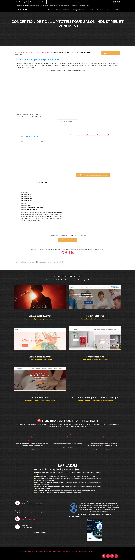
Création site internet (63, 10)
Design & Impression (80, 10)
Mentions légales (78, 551)
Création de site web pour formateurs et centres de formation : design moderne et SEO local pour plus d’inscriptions (95, 298)
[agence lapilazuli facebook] (117, 2)
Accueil (50, 10)
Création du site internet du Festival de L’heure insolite (40, 337)
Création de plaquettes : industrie (92, 175)
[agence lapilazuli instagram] (113, 2)
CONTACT (116, 10)
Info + (108, 10)
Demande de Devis (67, 239)
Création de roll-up (67, 122)
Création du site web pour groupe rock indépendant (40, 296)
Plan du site (89, 551)
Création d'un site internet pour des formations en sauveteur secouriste (40, 378)
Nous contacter (110, 53)
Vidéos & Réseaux (97, 10)
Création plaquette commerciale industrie (50, 262)
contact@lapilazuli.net (38, 2)
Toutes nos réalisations (31, 449)
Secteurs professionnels (62, 551)
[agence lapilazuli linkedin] (119, 2)
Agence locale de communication (40, 551)
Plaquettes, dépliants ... (103, 449)
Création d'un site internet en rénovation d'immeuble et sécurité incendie (95, 337)
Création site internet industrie (25, 262)
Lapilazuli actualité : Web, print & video (36, 52)
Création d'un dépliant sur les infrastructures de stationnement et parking (95, 378)
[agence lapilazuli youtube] (115, 2)
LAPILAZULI (22, 10)
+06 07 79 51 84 (22, 2)
